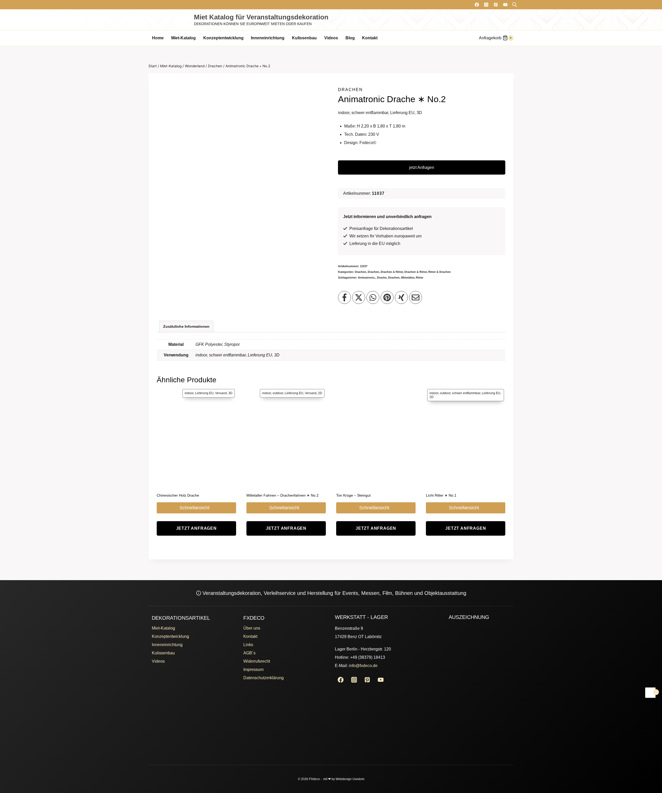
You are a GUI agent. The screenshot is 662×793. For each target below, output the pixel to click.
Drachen (350, 89)
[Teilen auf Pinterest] (387, 297)
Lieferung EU (260, 355)
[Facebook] (477, 5)
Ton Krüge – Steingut (353, 495)
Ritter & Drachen (439, 271)
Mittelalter (407, 277)
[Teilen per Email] (415, 297)
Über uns (251, 628)
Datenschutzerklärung (263, 678)
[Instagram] (486, 5)
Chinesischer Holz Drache (178, 495)
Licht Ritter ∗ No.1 (441, 495)
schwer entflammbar (227, 355)
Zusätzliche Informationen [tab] (186, 326)
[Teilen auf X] (358, 297)
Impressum (253, 669)
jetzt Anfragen (421, 167)
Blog (350, 38)
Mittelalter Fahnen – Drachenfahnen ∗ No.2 (282, 495)
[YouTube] (505, 5)
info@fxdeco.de (363, 665)
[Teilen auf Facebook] (344, 297)
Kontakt (370, 38)
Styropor (232, 344)
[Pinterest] (496, 5)
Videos (331, 38)
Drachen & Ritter (392, 271)
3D (277, 355)
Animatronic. (366, 277)
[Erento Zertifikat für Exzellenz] (468, 662)
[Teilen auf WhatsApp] (372, 297)
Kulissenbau (304, 38)
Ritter (419, 277)
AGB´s (249, 653)
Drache (382, 277)
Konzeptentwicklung (223, 38)
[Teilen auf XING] (401, 297)
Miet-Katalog (183, 38)
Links (248, 644)
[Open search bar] (514, 4)
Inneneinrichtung (267, 38)
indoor (201, 355)
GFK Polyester (208, 344)
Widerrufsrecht (256, 661)
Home (158, 38)
